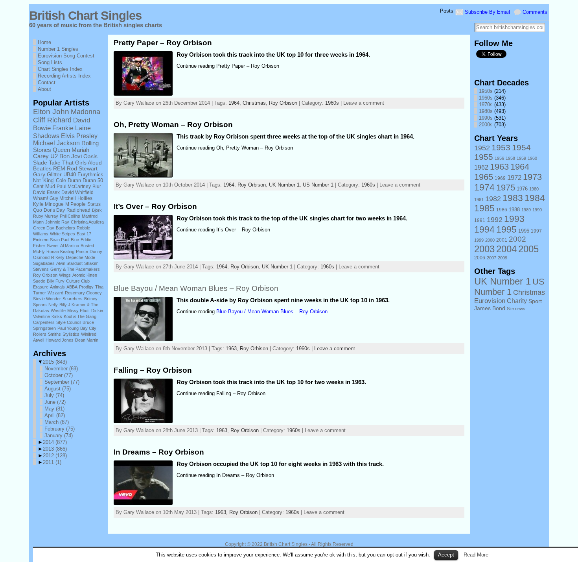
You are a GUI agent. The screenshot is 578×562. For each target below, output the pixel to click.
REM (59, 169)
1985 (484, 208)
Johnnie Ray (57, 222)
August (57, 389)
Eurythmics (90, 174)
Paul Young (68, 328)
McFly (39, 251)
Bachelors (65, 228)
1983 (513, 198)
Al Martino (69, 245)
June (55, 402)
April (54, 415)
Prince (82, 251)
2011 (52, 462)
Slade (40, 162)
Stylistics (71, 334)
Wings (65, 275)
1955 (483, 156)
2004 (506, 249)
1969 (500, 178)
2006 (479, 258)
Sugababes (44, 263)
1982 (493, 199)
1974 (484, 187)
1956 (499, 158)
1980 (534, 189)
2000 (490, 240)
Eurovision (489, 301)
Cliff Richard (52, 120)
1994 (484, 229)
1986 (501, 210)
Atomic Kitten (84, 275)
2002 (517, 239)
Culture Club (78, 281)
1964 (233, 103)
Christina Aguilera (87, 222)
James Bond (489, 308)
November (61, 369)
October (58, 375)
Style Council (68, 322)
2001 (501, 240)
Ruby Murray (45, 216)
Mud (50, 186)
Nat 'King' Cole (49, 180)
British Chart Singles (85, 15)
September (61, 382)
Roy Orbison (45, 275)
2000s (486, 125)
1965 (483, 177)
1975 (505, 187)
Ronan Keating (60, 251)
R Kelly (57, 257)
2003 (484, 249)
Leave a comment (334, 348)
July (54, 395)
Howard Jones (60, 340)
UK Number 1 (284, 185)
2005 (528, 249)
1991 (479, 220)
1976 (522, 189)
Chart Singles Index (60, 69)
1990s (486, 118)
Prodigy (86, 287)
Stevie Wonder (47, 298)
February (59, 429)
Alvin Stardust (69, 263)
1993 (514, 219)
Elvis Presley (79, 135)
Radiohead (78, 210)
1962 (481, 167)
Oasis (90, 156)
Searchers (73, 298)
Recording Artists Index (64, 76)
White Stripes (62, 233)
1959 (521, 158)
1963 (231, 348)
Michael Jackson (56, 143)
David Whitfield (77, 192)
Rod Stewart (82, 169)
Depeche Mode (80, 257)
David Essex (46, 192)
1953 (500, 147)
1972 (514, 177)
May (54, 409)
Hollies (84, 198)
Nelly (53, 304)
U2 (54, 156)
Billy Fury (55, 281)
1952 (482, 148)
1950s (486, 91)
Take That (61, 163)
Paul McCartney (74, 186)
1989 (526, 209)
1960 (532, 158)
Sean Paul (59, 239)
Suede (39, 281)
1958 (510, 158)
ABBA (71, 287)
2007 (491, 257)
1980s (486, 111)
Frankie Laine (71, 127)
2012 (55, 455)
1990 (537, 209)
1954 (521, 147)
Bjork (97, 210)
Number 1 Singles (58, 49)
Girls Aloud (88, 163)
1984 (535, 198)
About (44, 89)
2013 (55, 449)
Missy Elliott (78, 310)
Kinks (57, 316)
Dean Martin (86, 340)
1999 (479, 240)
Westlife (58, 310)
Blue (75, 239)
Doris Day (54, 210)
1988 (514, 210)
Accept (446, 555)
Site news (516, 308)
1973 (532, 177)
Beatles (42, 169)
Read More (476, 555)
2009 (502, 257)
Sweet (53, 245)
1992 (495, 219)
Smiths (54, 334)
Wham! (40, 198)
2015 (55, 362)
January (58, 435)
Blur (96, 186)
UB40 (69, 174)
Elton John (51, 111)
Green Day (43, 228)
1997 (536, 231)
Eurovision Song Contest (66, 56)
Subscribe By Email (487, 12)
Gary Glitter (47, 174)
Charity (517, 300)
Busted (87, 245)
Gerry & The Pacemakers (75, 269)
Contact (46, 82)
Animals (57, 287)
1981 (479, 199)
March (56, 422)
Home (44, 42)
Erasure (40, 287)
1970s (486, 104)
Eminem (40, 239)
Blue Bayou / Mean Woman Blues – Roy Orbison (196, 288)
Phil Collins (70, 216)
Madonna (85, 111)
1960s (332, 103)
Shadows (46, 135)
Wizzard (55, 292)
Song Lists (50, 62)
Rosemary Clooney (83, 292)
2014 (55, 442)
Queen (61, 150)
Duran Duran (82, 180)
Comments (535, 12)
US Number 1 (318, 185)
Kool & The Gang (80, 316)
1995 (506, 229)
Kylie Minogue (48, 204)
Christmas (254, 103)
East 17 (84, 233)
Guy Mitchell (63, 198)
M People (75, 204)
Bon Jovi (70, 156)
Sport (535, 301)
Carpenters (44, 322)
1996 (523, 231)
